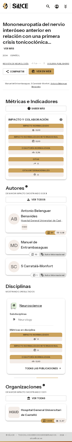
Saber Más (36, 108)
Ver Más (9, 48)
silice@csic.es (36, 438)
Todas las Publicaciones (43, 368)
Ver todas (36, 398)
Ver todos (36, 200)
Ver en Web (41, 71)
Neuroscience (31, 305)
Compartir (15, 71)
